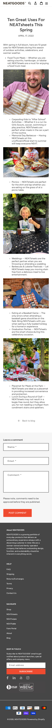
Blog (8, 638)
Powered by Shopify (36, 719)
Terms (9, 584)
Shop (9, 609)
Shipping (10, 574)
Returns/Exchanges (15, 579)
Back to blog (28, 420)
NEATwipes (12, 619)
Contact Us (11, 593)
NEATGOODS (21, 719)
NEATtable (11, 624)
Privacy (10, 588)
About (9, 633)
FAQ (9, 569)
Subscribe (26, 671)
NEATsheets (12, 614)
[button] (30, 3)
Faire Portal (11, 628)
